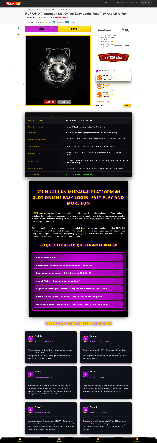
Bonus (20, 441)
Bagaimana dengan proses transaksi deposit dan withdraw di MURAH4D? (71, 288)
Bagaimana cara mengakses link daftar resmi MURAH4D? (63, 273)
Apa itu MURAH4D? (45, 257)
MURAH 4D (37, 10)
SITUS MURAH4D (62, 10)
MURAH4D (28, 10)
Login (59, 441)
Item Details (29, 22)
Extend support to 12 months (115, 45)
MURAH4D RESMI (48, 10)
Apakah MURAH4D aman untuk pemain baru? (58, 280)
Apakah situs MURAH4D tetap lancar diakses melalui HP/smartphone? (70, 296)
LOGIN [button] (48, 102)
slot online (80, 231)
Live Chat (137, 441)
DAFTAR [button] (62, 102)
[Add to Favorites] (18, 28)
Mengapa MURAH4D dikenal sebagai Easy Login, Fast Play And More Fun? (72, 304)
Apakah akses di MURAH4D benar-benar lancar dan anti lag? (65, 265)
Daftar (98, 441)
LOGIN (41, 29)
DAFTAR (74, 29)
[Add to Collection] (18, 34)
